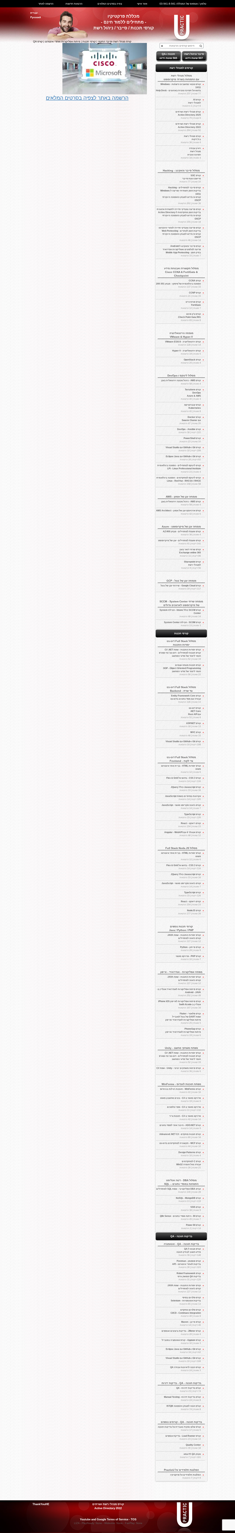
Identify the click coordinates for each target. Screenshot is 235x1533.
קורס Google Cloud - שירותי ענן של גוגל (181, 587)
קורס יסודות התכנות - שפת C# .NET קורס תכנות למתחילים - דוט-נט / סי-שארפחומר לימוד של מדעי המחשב (180, 654)
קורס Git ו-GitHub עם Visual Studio (183, 449)
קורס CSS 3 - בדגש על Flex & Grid (183, 779)
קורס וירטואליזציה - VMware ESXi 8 (183, 343)
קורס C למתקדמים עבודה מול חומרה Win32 (188, 1164)
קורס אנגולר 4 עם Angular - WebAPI (182, 834)
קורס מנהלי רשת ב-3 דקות (191, 139)
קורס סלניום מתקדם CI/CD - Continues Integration (186, 1313)
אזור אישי (142, 3)
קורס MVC (190, 734)
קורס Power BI (191, 1226)
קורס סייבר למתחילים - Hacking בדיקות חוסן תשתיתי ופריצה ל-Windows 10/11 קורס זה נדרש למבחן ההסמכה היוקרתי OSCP (180, 195)
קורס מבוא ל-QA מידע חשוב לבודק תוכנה (188, 1252)
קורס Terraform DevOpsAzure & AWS (191, 394)
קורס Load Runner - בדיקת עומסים (183, 1437)
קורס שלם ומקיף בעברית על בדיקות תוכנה (179, 1428)
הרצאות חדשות (74, 3)
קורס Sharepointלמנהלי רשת (191, 564)
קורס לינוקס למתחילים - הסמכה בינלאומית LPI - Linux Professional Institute (179, 468)
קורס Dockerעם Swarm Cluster (190, 420)
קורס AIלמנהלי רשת (191, 102)
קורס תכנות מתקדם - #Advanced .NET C (180, 1136)
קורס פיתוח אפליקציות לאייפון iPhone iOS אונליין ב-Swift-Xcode (179, 1004)
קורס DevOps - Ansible (189, 431)
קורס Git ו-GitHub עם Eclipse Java (183, 458)
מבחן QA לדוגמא (190, 1455)
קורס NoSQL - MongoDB (188, 1199)
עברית (34, 12)
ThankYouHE (40, 1504)
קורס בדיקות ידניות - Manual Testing (182, 1398)
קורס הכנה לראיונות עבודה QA (185, 1369)
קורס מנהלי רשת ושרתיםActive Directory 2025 (188, 114)
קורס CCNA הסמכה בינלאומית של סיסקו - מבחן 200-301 (178, 283)
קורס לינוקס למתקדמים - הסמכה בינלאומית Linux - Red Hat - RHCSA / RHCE (178, 480)
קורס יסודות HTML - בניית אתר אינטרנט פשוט (181, 769)
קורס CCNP (190, 294)
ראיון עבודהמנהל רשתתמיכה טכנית (191, 153)
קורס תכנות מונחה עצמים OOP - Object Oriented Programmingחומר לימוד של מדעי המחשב (182, 670)
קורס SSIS (191, 1208)
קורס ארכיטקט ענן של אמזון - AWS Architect (178, 512)
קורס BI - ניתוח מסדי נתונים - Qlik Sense (180, 1217)
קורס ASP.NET (190, 725)
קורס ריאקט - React (189, 825)
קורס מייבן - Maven (190, 1323)
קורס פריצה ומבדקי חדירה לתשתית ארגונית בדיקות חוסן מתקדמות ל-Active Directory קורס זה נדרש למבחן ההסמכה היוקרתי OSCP (179, 215)
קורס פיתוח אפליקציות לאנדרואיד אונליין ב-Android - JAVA (179, 992)
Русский (35, 17)
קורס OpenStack (191, 361)
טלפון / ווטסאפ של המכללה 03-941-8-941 (183, 3)
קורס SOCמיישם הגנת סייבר (190, 178)
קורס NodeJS (189, 912)
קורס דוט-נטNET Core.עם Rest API (191, 713)
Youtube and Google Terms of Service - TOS (108, 1519)
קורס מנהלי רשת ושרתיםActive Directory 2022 (188, 127)
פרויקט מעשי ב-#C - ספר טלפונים (184, 1108)
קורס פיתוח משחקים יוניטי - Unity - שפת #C (178, 1070)
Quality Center (190, 1446)
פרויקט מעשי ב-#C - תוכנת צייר (185, 1117)
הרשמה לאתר (45, 3)
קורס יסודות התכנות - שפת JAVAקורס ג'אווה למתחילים (184, 938)
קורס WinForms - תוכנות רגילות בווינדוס (180, 1090)
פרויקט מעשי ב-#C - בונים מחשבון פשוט (180, 1099)
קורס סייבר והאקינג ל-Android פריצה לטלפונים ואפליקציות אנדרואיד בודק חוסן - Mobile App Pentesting (182, 251)
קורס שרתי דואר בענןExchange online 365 (190, 552)
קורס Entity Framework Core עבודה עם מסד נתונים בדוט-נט (185, 698)
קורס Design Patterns (189, 1154)
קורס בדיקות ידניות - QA (188, 1389)
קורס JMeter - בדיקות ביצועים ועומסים (181, 1332)
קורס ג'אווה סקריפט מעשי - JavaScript (181, 807)
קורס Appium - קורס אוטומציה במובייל (181, 1342)
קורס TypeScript (190, 816)
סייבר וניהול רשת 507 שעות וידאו (194, 55)
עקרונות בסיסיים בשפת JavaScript (183, 798)
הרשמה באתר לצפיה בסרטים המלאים (87, 98)
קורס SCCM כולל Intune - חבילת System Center (180, 613)
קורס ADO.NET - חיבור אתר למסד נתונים (180, 1127)
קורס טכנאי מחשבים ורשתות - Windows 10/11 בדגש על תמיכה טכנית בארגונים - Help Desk (178, 89)
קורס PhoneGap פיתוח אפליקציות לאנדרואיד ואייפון (183, 1032)
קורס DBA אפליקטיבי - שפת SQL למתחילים (178, 1190)
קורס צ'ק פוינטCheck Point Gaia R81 (189, 317)
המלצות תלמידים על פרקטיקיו (185, 1476)
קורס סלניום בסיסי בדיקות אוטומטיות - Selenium (186, 1300)
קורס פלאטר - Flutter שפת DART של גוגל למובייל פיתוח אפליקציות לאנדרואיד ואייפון (183, 1018)
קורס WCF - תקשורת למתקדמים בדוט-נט (180, 1145)
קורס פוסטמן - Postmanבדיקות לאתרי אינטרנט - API (186, 1264)
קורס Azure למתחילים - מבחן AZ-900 (182, 533)
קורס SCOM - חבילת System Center (182, 624)
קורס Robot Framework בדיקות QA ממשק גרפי (189, 1276)
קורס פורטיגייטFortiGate (191, 305)
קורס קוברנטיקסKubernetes (191, 408)
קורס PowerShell (190, 440)
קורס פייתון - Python (190, 949)
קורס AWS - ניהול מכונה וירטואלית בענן (181, 382)
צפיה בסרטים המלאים (109, 3)
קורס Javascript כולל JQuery (186, 789)
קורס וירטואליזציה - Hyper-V (186, 352)
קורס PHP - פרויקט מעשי (188, 958)
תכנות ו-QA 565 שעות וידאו (168, 55)
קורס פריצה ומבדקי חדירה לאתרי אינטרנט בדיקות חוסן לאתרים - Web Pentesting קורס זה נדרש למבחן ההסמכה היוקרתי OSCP (180, 234)
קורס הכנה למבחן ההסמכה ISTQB (184, 1407)
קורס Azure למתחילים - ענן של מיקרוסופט (179, 542)
